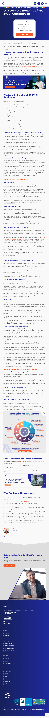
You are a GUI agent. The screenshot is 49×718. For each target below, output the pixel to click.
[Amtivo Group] (24, 695)
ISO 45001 (7, 635)
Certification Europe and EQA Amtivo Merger (14, 665)
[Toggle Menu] (46, 3)
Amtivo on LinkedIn (26, 536)
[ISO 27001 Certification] (26, 702)
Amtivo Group (8, 663)
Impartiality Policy (40, 709)
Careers (6, 661)
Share (7, 536)
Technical (7, 678)
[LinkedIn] (10, 532)
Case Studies (7, 681)
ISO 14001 (7, 632)
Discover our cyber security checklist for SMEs (16, 258)
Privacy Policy (17, 709)
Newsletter (7, 684)
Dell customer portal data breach (29, 66)
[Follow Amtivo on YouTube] (4, 621)
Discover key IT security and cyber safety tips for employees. (20, 369)
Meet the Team (8, 660)
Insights (6, 679)
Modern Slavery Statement (8, 709)
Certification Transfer (9, 650)
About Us (7, 658)
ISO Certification (8, 643)
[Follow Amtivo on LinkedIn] (7, 618)
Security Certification (9, 645)
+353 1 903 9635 (7, 613)
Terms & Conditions (32, 709)
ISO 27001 (6, 57)
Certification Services (9, 648)
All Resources (8, 671)
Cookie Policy (24, 709)
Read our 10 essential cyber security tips (14, 179)
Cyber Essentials (8, 646)
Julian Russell (13, 528)
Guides (6, 673)
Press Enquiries (6, 623)
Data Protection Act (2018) (27, 268)
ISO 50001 (7, 637)
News (6, 676)
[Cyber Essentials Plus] (17, 702)
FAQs (6, 683)
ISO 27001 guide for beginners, (12, 470)
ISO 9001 (6, 630)
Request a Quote (24, 34)
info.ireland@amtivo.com (10, 612)
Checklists (7, 674)
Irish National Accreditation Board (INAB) (17, 501)
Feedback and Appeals (10, 651)
